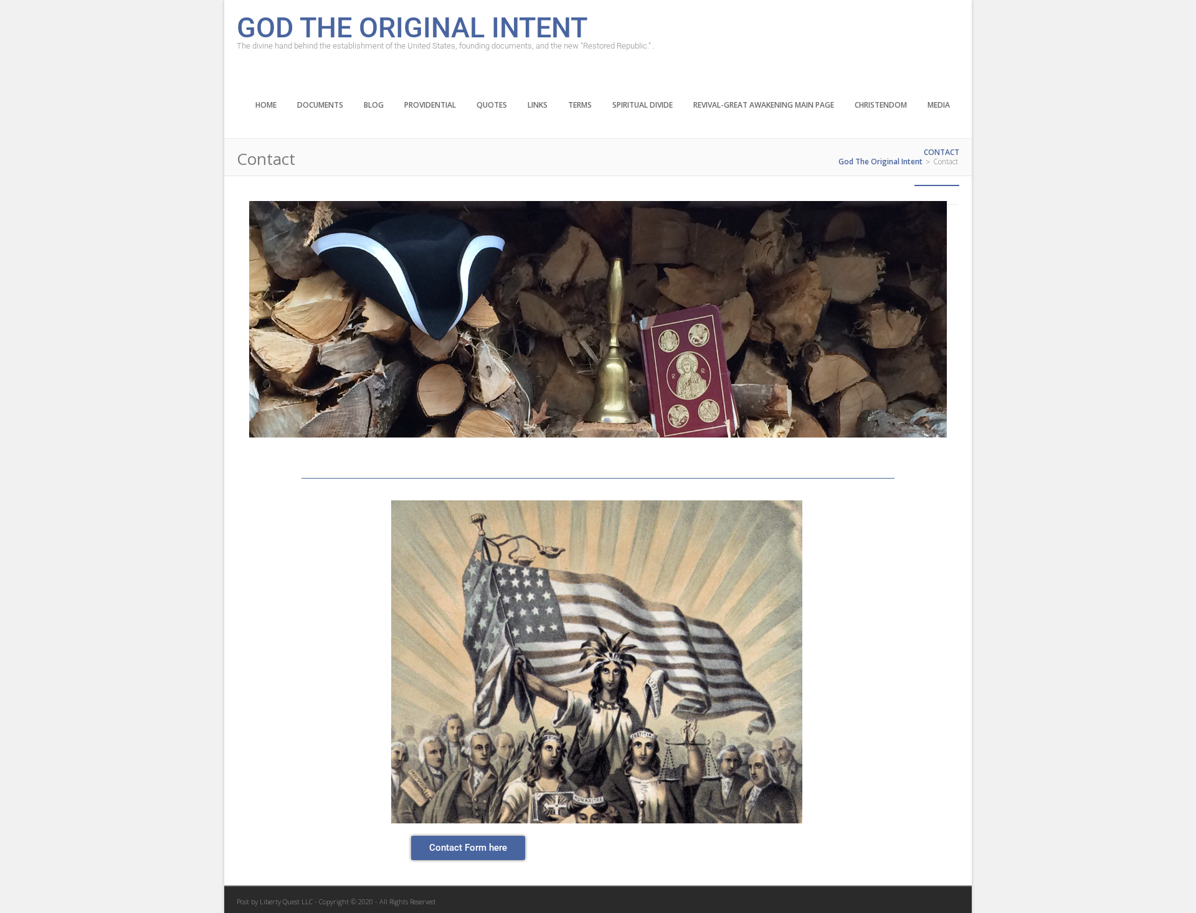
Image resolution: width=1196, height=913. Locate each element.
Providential (430, 105)
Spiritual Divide (642, 105)
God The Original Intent (412, 26)
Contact (941, 152)
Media (939, 105)
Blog (374, 105)
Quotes (492, 105)
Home (266, 105)
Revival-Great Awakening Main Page (763, 105)
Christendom (881, 105)
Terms (580, 105)
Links (538, 105)
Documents (320, 105)
